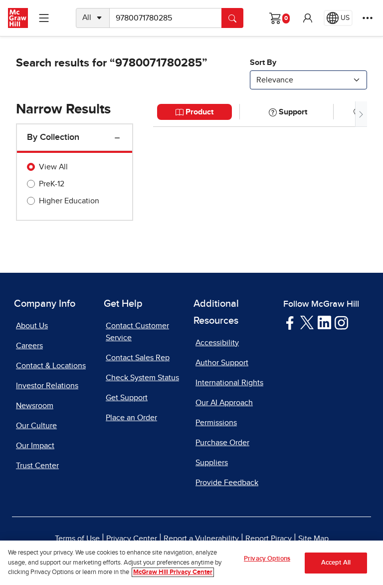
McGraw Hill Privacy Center (172, 572)
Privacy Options (267, 559)
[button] (308, 18)
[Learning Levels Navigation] (44, 18)
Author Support (221, 363)
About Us (32, 326)
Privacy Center (131, 539)
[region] (191, 563)
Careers (29, 346)
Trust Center (37, 466)
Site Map (313, 539)
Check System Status (142, 378)
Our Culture (36, 426)
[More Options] (368, 18)
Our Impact (35, 446)
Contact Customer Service (137, 332)
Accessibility (217, 343)
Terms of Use (77, 539)
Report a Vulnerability (201, 539)
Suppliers (211, 463)
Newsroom (34, 406)
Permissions (216, 423)
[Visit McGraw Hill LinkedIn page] (324, 322)
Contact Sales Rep (138, 358)
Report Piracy (268, 539)
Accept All (336, 563)
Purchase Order (222, 443)
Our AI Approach (224, 403)
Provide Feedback (226, 483)
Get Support (127, 398)
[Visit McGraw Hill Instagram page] (341, 322)
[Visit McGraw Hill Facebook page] (290, 322)
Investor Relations (47, 386)
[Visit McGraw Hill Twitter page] (307, 322)
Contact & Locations (51, 366)
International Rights (229, 383)
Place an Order (131, 418)
